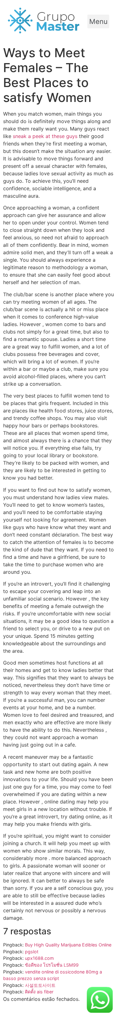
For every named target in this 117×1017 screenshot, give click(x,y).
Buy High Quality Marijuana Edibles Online (68, 944)
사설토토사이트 (40, 985)
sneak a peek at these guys (45, 136)
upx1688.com (39, 958)
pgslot (31, 951)
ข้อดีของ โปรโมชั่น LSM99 (52, 965)
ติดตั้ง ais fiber (39, 991)
